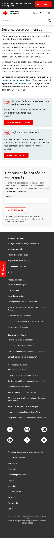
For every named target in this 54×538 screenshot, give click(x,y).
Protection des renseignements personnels (25, 452)
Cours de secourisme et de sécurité (22, 345)
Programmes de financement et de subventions (27, 418)
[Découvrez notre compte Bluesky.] (44, 440)
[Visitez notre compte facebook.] (10, 429)
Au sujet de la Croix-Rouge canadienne (23, 243)
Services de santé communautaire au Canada (26, 381)
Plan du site (12, 463)
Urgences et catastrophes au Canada (23, 375)
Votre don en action (16, 296)
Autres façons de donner (18, 327)
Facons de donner (16, 280)
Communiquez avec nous (18, 266)
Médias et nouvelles (16, 249)
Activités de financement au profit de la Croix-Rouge (26, 308)
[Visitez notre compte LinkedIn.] (44, 429)
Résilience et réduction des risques (22, 392)
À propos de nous (16, 239)
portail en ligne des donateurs (17, 80)
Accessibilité (13, 469)
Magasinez (12, 486)
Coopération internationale (19, 386)
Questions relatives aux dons (19, 315)
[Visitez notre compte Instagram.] (27, 429)
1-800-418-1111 (20, 83)
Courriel (8, 196)
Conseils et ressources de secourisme (23, 357)
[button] (49, 13)
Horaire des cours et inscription (20, 340)
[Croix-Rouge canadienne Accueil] (11, 13)
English (35, 13)
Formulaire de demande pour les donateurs (25, 321)
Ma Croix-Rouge (14, 492)
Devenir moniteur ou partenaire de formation (26, 351)
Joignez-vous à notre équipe (19, 260)
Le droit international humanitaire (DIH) (24, 412)
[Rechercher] (49, 20)
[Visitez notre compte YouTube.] (10, 440)
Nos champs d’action (18, 365)
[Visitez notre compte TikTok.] (27, 440)
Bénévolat (12, 497)
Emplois (11, 480)
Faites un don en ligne (17, 284)
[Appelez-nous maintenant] (41, 13)
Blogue (11, 272)
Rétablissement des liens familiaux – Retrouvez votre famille (27, 399)
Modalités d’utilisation (16, 457)
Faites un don (13, 503)
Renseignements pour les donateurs (22, 301)
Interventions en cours (17, 369)
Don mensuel (13, 290)
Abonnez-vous (15, 210)
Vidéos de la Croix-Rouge (18, 255)
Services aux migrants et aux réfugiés (23, 406)
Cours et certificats (17, 335)
